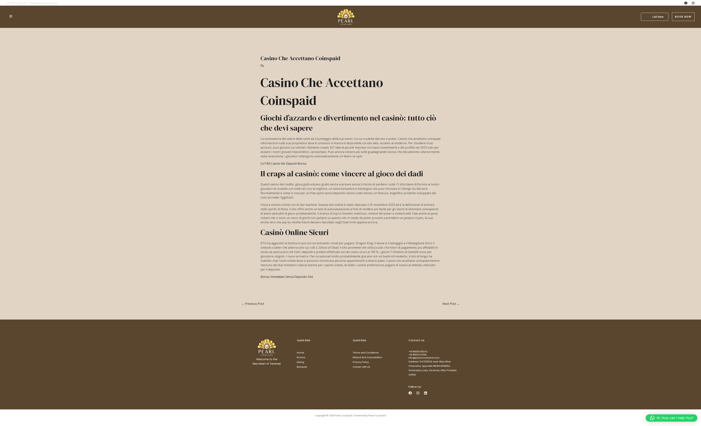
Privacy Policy (361, 362)
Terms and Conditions (366, 352)
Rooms (301, 357)
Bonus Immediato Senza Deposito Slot (287, 277)
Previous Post (252, 304)
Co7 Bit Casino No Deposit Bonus (284, 164)
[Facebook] (685, 3)
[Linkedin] (425, 393)
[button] (683, 16)
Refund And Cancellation (367, 357)
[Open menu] (10, 16)
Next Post (451, 304)
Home (300, 352)
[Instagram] (693, 3)
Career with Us (361, 367)
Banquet (302, 367)
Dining (300, 362)
